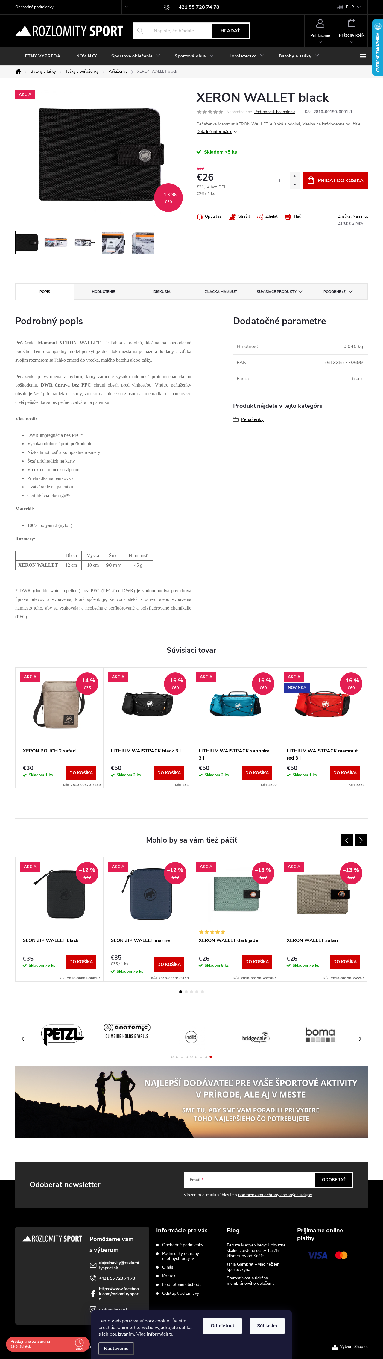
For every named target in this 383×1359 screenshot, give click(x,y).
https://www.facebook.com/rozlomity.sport (119, 1294)
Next (361, 840)
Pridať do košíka (341, 180)
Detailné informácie (214, 131)
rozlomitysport (113, 1309)
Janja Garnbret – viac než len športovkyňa (253, 1266)
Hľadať (230, 31)
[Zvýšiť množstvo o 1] (295, 176)
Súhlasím (267, 1325)
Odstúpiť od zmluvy (180, 1293)
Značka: (353, 216)
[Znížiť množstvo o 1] (295, 185)
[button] (172, 1057)
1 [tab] (180, 991)
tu (171, 1334)
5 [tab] (202, 991)
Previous (347, 840)
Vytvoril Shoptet (354, 1346)
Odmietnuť (222, 1325)
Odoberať (334, 1180)
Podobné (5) (334, 291)
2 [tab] (186, 991)
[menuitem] (42, 56)
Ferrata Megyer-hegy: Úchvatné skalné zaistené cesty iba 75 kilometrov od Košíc (256, 1250)
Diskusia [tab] (162, 291)
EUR (350, 7)
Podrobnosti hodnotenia (274, 112)
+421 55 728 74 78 (117, 1278)
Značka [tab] (221, 291)
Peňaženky (252, 419)
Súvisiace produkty (276, 291)
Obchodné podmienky (34, 7)
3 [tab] (191, 991)
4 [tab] (196, 991)
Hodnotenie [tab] (103, 291)
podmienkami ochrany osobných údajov (275, 1195)
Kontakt (169, 1276)
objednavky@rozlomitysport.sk (119, 1265)
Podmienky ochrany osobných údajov (180, 1256)
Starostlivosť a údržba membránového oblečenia (250, 1280)
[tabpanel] (60, 728)
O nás (167, 1267)
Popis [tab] (44, 291)
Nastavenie (116, 1348)
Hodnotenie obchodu (182, 1284)
